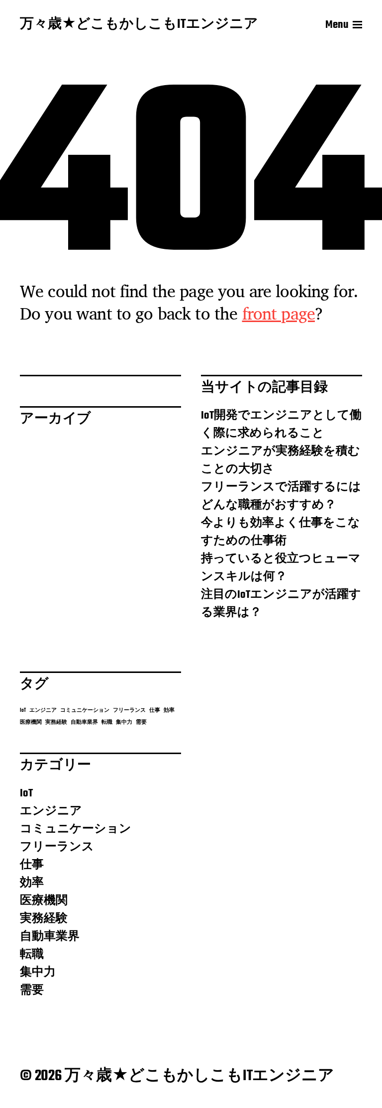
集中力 (124, 722)
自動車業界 (84, 722)
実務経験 (56, 722)
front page (278, 313)
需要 (141, 722)
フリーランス (129, 710)
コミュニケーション (84, 710)
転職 (106, 722)
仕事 (154, 710)
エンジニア (43, 710)
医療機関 (31, 722)
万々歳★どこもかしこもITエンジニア (139, 24)
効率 (169, 710)
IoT (23, 710)
